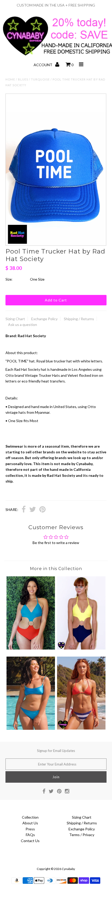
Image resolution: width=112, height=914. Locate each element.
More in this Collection (56, 568)
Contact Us (30, 840)
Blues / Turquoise (34, 79)
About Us (30, 823)
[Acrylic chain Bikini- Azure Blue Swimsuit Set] (31, 728)
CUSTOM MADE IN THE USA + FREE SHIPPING (56, 5)
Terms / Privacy (81, 834)
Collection (30, 817)
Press (30, 829)
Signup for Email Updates (56, 751)
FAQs (30, 834)
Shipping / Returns (79, 319)
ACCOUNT (43, 65)
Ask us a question (22, 324)
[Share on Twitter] (32, 510)
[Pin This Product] (42, 510)
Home (10, 79)
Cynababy (68, 869)
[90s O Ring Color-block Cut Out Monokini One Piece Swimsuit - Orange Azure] (31, 648)
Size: (8, 279)
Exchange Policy (44, 319)
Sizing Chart (15, 319)
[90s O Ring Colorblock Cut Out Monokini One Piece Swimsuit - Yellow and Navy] (81, 648)
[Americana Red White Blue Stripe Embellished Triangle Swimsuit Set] (81, 728)
